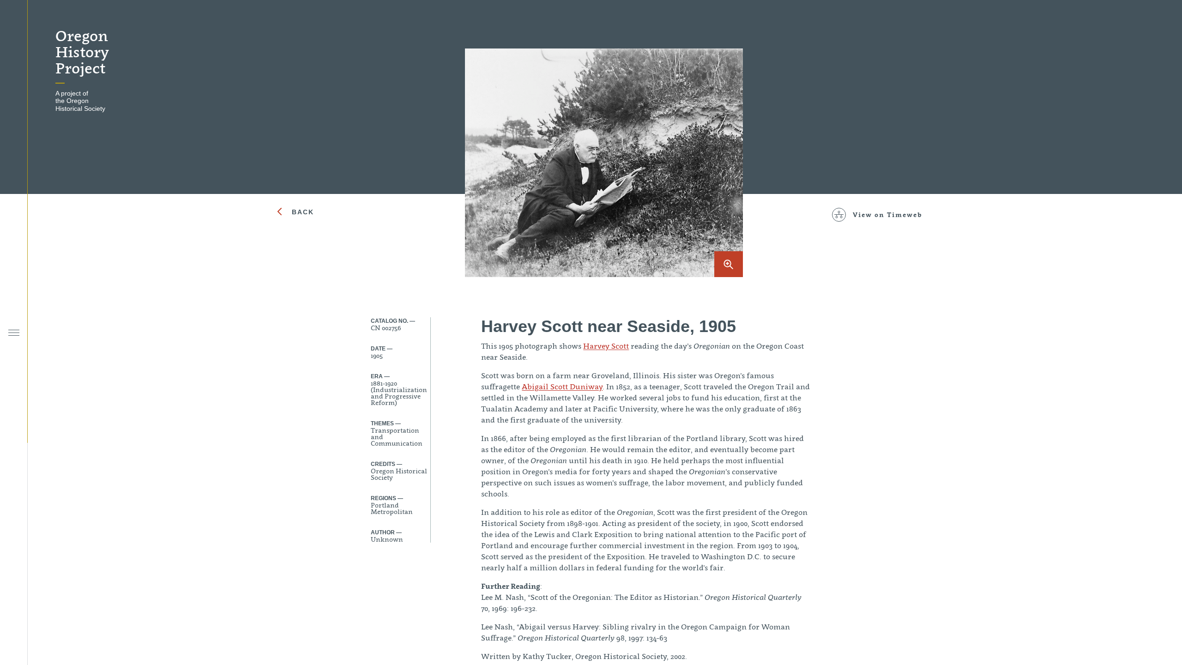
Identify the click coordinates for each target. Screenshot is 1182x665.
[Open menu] (13, 333)
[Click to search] (13, 305)
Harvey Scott (606, 346)
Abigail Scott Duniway (562, 386)
